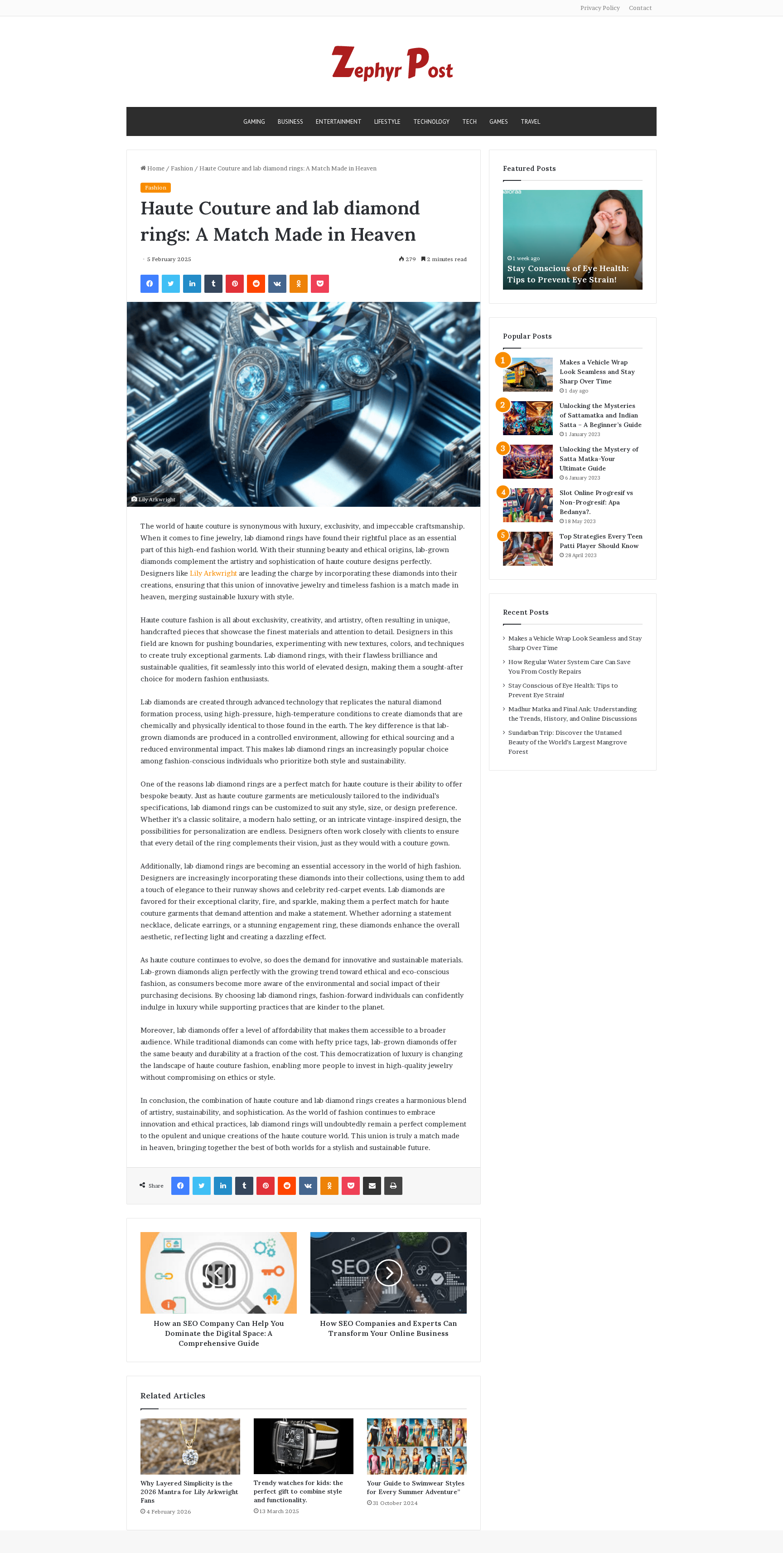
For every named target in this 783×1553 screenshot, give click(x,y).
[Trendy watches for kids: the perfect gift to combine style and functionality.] (303, 1446)
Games (498, 122)
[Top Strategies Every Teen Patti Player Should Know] (528, 549)
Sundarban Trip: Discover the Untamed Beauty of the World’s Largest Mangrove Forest (567, 742)
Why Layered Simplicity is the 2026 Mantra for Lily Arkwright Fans (189, 1491)
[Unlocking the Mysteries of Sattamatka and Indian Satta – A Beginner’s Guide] (528, 418)
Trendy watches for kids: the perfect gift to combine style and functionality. (298, 1491)
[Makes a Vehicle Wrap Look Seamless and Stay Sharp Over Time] (528, 375)
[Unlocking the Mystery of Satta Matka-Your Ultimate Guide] (528, 462)
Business (290, 122)
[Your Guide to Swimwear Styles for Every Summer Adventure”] (417, 1446)
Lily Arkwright (212, 573)
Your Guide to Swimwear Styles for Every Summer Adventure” (415, 1487)
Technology (431, 122)
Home (155, 168)
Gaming (254, 122)
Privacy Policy (600, 7)
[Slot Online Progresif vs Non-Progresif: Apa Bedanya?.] (528, 505)
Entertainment (339, 122)
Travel (530, 122)
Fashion (182, 168)
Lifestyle (387, 122)
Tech (469, 122)
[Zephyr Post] (391, 61)
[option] (573, 240)
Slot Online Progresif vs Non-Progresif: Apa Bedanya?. (596, 502)
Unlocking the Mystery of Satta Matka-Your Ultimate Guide (599, 458)
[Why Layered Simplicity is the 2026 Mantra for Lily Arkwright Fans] (190, 1446)
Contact (640, 7)
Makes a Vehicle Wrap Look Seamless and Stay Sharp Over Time (597, 371)
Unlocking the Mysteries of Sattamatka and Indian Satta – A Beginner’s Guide (601, 415)
